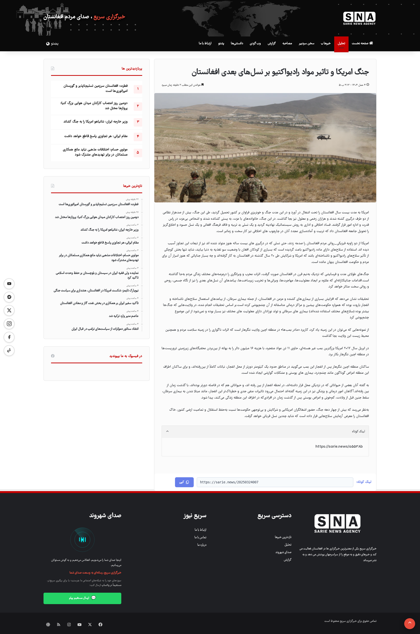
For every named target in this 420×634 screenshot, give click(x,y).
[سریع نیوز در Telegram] (9, 297)
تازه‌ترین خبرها (283, 537)
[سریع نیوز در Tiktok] (9, 350)
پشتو (221, 43)
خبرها (327, 43)
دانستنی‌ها (237, 43)
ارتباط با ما (205, 43)
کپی (181, 482)
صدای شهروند (283, 552)
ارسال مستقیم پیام (82, 598)
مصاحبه (287, 43)
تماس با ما (200, 537)
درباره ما (201, 545)
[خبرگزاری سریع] (359, 18)
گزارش (272, 43)
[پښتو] (47, 43)
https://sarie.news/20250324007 (229, 482)
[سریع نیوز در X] (9, 310)
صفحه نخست (360, 43)
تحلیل (341, 43)
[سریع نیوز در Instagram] (9, 323)
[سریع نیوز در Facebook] (9, 337)
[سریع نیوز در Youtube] (9, 283)
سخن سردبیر (306, 43)
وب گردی (255, 43)
